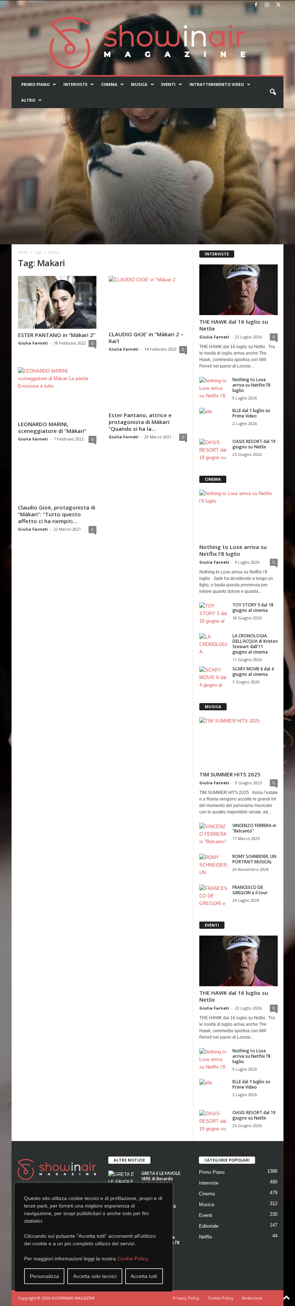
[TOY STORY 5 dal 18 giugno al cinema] (213, 613)
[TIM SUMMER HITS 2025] (238, 742)
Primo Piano (35, 84)
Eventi (168, 84)
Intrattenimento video (216, 84)
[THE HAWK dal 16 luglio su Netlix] (238, 289)
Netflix (205, 1237)
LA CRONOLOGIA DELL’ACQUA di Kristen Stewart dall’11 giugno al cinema (255, 644)
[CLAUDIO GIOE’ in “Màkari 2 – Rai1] (148, 302)
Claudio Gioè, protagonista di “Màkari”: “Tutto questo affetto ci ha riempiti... (56, 514)
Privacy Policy (186, 1298)
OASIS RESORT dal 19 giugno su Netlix (254, 444)
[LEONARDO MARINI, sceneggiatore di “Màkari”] (57, 392)
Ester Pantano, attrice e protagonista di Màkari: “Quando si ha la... (140, 421)
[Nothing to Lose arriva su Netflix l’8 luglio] (213, 387)
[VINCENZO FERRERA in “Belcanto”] (213, 833)
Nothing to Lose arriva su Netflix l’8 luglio (251, 385)
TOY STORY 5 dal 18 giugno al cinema (252, 607)
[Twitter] (278, 5)
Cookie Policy (132, 1258)
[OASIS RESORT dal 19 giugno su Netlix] (213, 449)
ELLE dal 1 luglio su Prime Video (251, 413)
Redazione (252, 1298)
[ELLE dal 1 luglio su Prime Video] (213, 418)
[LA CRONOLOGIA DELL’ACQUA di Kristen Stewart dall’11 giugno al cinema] (213, 644)
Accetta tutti (144, 1276)
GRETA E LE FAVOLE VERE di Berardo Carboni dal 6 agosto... (160, 1181)
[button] (273, 92)
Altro (28, 100)
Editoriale (208, 1226)
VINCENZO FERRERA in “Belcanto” (254, 828)
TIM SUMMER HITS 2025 (229, 774)
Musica (139, 84)
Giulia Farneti (33, 343)
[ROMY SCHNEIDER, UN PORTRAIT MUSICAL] (213, 864)
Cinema (109, 84)
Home (23, 252)
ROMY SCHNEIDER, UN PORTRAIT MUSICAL (254, 859)
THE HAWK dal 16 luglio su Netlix (233, 325)
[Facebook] (255, 5)
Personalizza (44, 1276)
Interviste (75, 84)
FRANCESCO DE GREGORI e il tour (250, 890)
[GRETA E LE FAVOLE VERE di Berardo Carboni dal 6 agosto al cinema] (122, 1181)
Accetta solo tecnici (95, 1276)
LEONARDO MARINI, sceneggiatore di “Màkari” (52, 427)
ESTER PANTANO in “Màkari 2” (56, 334)
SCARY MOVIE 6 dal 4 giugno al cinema (253, 671)
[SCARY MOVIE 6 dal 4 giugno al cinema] (213, 677)
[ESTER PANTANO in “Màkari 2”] (57, 302)
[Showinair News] (147, 42)
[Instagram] (267, 5)
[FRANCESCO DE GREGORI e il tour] (213, 895)
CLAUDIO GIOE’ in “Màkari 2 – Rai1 (146, 338)
